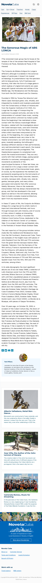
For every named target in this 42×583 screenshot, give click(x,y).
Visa (21, 13)
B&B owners (17, 571)
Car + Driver (10, 9)
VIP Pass (14, 13)
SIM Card (27, 13)
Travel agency (6, 571)
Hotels (27, 9)
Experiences (5, 13)
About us (4, 552)
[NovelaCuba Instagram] (39, 517)
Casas (34, 9)
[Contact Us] (33, 4)
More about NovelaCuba (21, 540)
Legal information (24, 555)
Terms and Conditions (8, 555)
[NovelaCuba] (9, 4)
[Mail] (9, 350)
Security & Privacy (7, 558)
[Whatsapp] (12, 350)
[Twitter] (6, 350)
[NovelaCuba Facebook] (33, 517)
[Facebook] (3, 350)
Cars (2, 9)
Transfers (20, 9)
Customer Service (16, 552)
